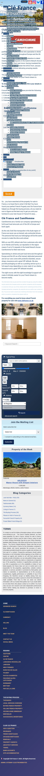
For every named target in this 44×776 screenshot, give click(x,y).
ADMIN (3, 762)
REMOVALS (7, 739)
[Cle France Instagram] (34, 2)
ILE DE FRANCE (8, 659)
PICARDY (6, 673)
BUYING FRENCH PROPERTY (12, 706)
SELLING (6, 623)
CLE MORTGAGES (9, 612)
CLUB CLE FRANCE (9, 725)
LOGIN (24, 2)
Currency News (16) (9, 506)
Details (8, 374)
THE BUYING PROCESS (11, 697)
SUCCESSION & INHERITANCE (13, 717)
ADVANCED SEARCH (9, 606)
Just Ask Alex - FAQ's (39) (11, 498)
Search (22, 413)
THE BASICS (7, 700)
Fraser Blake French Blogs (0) (12, 521)
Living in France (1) (9, 509)
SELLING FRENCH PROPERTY (13, 708)
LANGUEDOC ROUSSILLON (12, 662)
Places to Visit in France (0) (11, 515)
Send (8, 193)
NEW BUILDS (7, 714)
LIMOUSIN (6, 664)
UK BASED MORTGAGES (11, 737)
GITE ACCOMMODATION (11, 753)
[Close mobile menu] (1, 4)
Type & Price (10, 357)
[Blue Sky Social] (38, 2)
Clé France (21, 7)
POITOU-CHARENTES (10, 675)
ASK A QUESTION (9, 728)
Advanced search (11, 416)
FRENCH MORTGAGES (10, 734)
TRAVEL (5, 747)
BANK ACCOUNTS (9, 750)
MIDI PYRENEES (8, 667)
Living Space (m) (6, 386)
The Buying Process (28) (11, 512)
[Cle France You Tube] (30, 2)
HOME (5, 603)
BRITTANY (6, 686)
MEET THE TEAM (8, 634)
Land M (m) (5, 392)
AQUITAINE (6, 653)
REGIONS (6, 651)
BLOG (5, 628)
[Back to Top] (40, 772)
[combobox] (24, 361)
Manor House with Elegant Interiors (22, 481)
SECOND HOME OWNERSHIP (12, 711)
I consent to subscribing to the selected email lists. (21, 437)
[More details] (22, 465)
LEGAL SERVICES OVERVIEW (12, 703)
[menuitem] (12, 12)
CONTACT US (7, 639)
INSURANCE (7, 731)
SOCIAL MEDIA (8, 642)
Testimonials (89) (8, 503)
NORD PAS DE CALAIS (10, 670)
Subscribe (8, 442)
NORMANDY (7, 683)
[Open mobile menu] (2, 2)
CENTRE (6, 656)
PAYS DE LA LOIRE (9, 688)
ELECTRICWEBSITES (20, 762)
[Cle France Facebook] (42, 2)
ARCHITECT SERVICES (10, 745)
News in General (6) (9, 501)
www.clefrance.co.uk (25, 301)
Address (8, 396)
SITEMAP (9, 762)
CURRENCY (7, 617)
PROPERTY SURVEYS (10, 742)
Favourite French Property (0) (12, 518)
